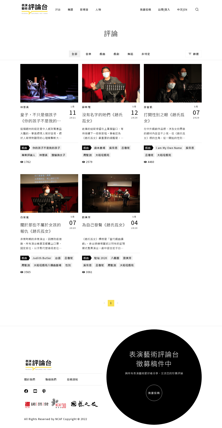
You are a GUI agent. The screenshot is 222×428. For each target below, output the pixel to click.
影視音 (84, 9)
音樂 (88, 54)
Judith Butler (42, 258)
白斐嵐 (24, 217)
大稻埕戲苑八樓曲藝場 (47, 265)
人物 (98, 9)
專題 (70, 9)
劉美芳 (86, 217)
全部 (75, 54)
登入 (167, 9)
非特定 (146, 54)
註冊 (161, 9)
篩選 (196, 54)
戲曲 (102, 54)
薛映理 (86, 107)
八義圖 (115, 258)
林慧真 (24, 107)
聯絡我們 (51, 379)
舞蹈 (130, 54)
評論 (58, 9)
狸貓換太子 (58, 155)
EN (185, 9)
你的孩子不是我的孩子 (46, 148)
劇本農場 (99, 148)
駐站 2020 (100, 258)
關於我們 (29, 379)
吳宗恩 (113, 148)
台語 (58, 258)
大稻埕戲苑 (102, 155)
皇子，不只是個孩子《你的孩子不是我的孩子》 (40, 121)
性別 (68, 265)
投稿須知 (72, 379)
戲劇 (116, 54)
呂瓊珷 (125, 148)
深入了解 (49, 83)
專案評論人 (28, 155)
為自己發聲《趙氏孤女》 (104, 225)
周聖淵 (87, 155)
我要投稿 (145, 9)
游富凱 (148, 107)
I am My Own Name (169, 148)
